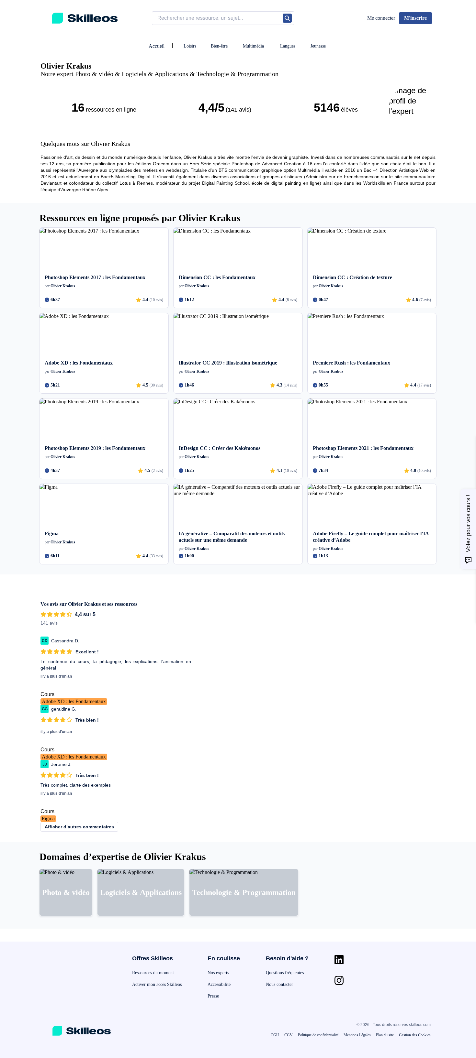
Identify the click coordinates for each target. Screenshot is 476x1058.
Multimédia (253, 46)
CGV (288, 1035)
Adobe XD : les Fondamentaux (74, 701)
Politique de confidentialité (318, 1035)
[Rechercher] (287, 18)
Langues (287, 46)
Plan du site (385, 1035)
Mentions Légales (357, 1035)
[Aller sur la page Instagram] (339, 980)
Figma (48, 818)
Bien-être (219, 46)
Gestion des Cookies (415, 1035)
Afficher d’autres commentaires (79, 826)
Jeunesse (318, 46)
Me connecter (381, 18)
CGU (275, 1035)
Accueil (156, 46)
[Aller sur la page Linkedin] (339, 959)
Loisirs (190, 46)
